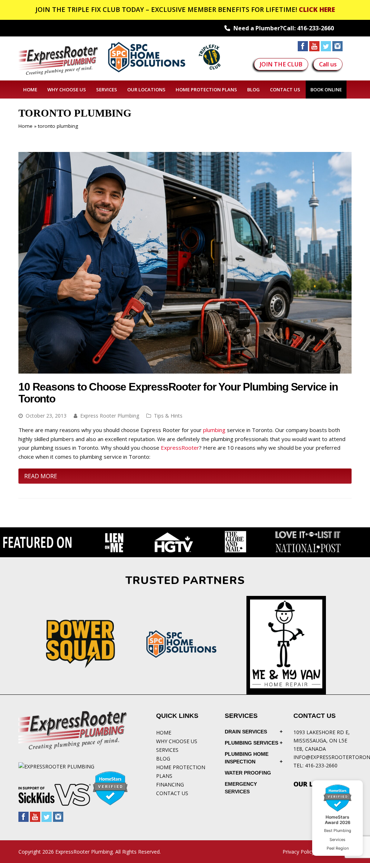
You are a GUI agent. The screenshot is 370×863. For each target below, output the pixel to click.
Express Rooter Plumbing (109, 415)
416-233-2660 (315, 28)
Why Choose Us (176, 741)
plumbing (214, 429)
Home (25, 126)
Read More (40, 476)
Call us (328, 64)
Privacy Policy (298, 851)
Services (167, 749)
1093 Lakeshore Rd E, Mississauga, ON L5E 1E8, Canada (321, 740)
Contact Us (172, 793)
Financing (170, 784)
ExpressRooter (180, 447)
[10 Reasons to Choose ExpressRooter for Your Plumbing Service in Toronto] (185, 368)
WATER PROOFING (248, 773)
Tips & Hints (168, 415)
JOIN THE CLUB (281, 64)
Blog (163, 758)
